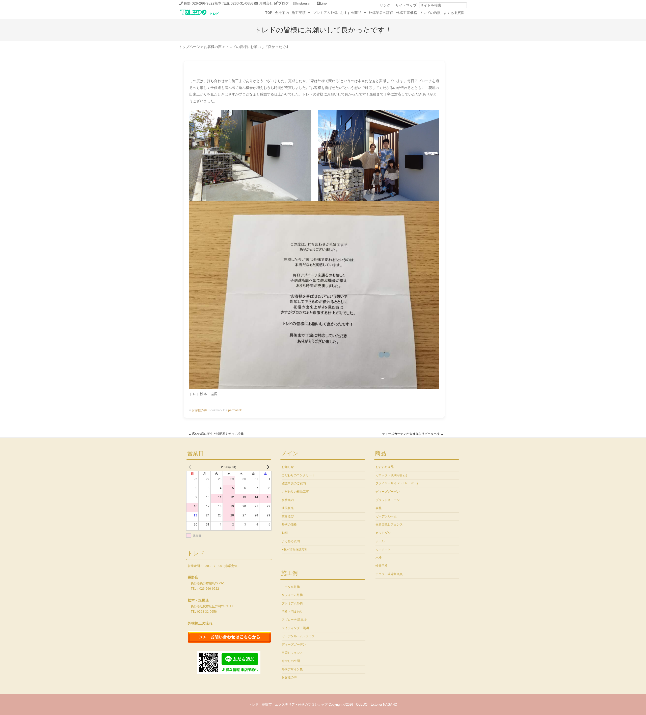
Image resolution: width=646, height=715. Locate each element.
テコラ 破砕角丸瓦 (389, 574)
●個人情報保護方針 (295, 549)
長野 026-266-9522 (199, 3)
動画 (285, 533)
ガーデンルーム (386, 516)
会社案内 (282, 13)
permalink (235, 410)
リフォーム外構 (292, 595)
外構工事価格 (406, 13)
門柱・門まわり (292, 611)
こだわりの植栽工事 (295, 491)
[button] (301, 12)
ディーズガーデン (294, 644)
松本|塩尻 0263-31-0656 (233, 3)
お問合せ (266, 3)
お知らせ (288, 467)
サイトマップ (406, 5)
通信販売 (288, 508)
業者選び (288, 516)
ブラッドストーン (387, 500)
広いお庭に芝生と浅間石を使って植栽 (216, 434)
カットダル (383, 533)
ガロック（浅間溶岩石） (392, 475)
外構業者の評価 (381, 13)
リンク (385, 5)
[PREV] (191, 467)
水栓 (378, 557)
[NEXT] (267, 467)
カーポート (383, 549)
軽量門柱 (381, 565)
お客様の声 (199, 410)
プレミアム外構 (325, 13)
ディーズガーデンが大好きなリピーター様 (412, 434)
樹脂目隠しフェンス (389, 524)
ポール (380, 541)
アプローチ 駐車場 (294, 620)
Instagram (304, 3)
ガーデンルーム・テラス (298, 636)
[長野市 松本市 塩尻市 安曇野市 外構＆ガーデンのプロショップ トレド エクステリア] (205, 16)
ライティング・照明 (295, 628)
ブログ (283, 3)
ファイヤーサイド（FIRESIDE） (397, 483)
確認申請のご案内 (294, 483)
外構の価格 (289, 524)
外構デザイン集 (292, 669)
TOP (268, 13)
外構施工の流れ (200, 623)
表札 (378, 508)
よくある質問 (454, 13)
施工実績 (298, 13)
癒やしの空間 (291, 661)
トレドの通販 (430, 13)
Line (323, 3)
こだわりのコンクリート (298, 475)
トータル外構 (291, 587)
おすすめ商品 (350, 13)
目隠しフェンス (292, 653)
